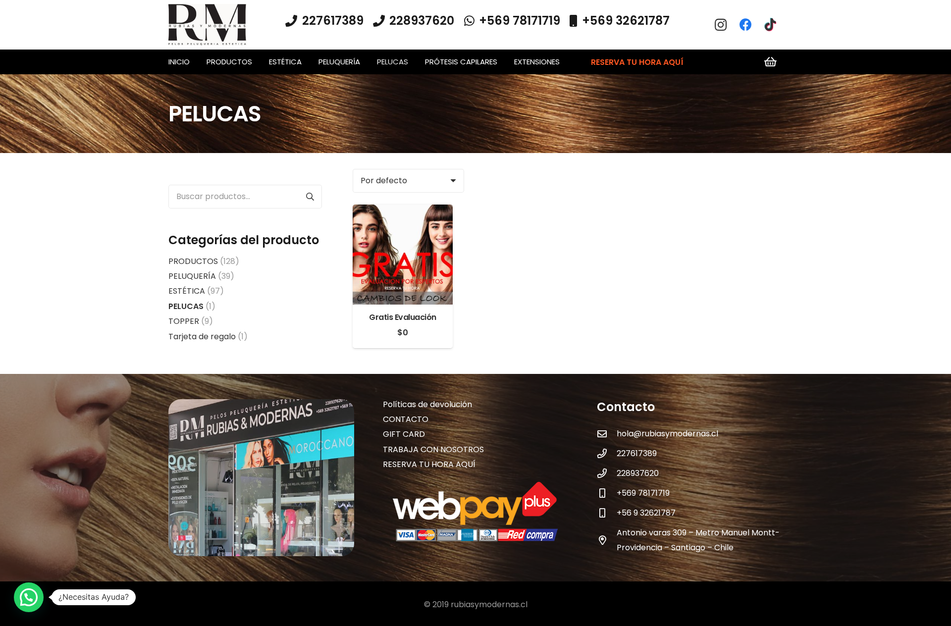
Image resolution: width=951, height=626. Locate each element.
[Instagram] (720, 24)
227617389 (637, 453)
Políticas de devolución (427, 404)
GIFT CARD (404, 434)
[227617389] (607, 453)
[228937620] (607, 473)
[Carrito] (771, 62)
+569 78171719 (643, 493)
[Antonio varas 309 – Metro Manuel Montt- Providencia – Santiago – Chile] (607, 540)
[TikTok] (770, 24)
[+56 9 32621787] (607, 513)
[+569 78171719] (607, 493)
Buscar (310, 197)
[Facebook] (745, 24)
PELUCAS (186, 306)
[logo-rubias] (207, 25)
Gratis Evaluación (402, 317)
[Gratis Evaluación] (403, 211)
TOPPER (183, 321)
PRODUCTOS (193, 261)
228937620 (638, 473)
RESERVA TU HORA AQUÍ (429, 464)
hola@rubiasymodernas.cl (667, 433)
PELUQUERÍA (192, 276)
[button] (256, 62)
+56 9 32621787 (646, 513)
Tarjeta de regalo (202, 336)
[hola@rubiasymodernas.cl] (607, 433)
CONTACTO (405, 419)
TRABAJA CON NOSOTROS (433, 449)
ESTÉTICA (186, 291)
